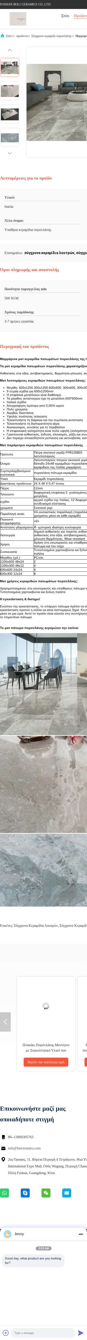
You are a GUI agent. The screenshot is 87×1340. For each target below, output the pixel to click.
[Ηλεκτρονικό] (72, 1196)
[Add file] (6, 1333)
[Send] (80, 1333)
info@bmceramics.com (24, 1148)
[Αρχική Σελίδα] (18, 19)
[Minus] (80, 1234)
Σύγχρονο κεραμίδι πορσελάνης (51, 36)
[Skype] (31, 1196)
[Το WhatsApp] (10, 1196)
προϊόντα (22, 36)
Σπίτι (65, 15)
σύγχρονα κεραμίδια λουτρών (36, 925)
